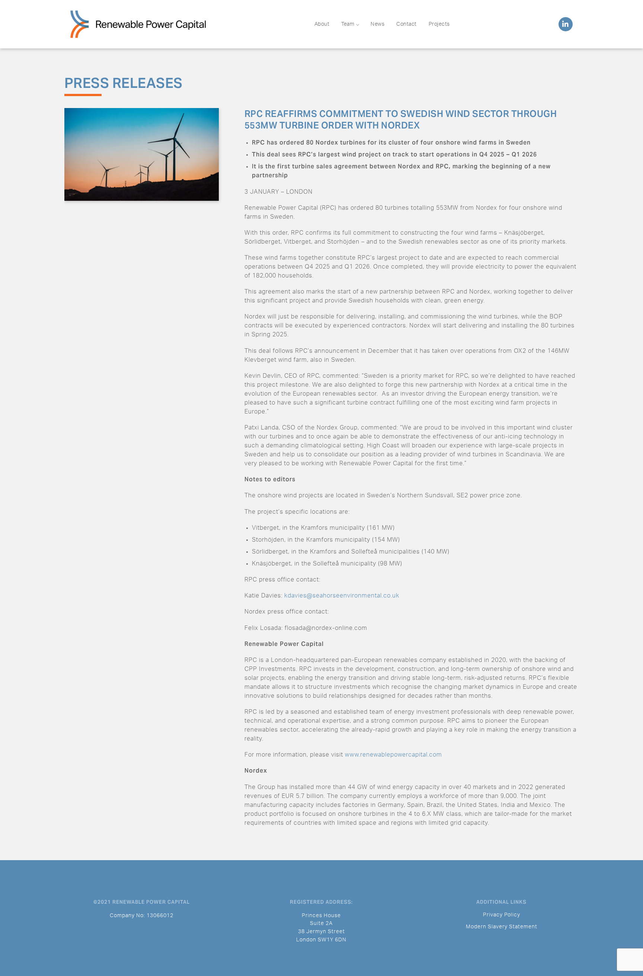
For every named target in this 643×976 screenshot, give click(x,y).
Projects (439, 24)
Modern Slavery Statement (501, 926)
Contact (406, 24)
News (377, 24)
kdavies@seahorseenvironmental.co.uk (341, 596)
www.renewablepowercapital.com (393, 755)
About (322, 24)
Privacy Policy (501, 915)
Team (347, 24)
